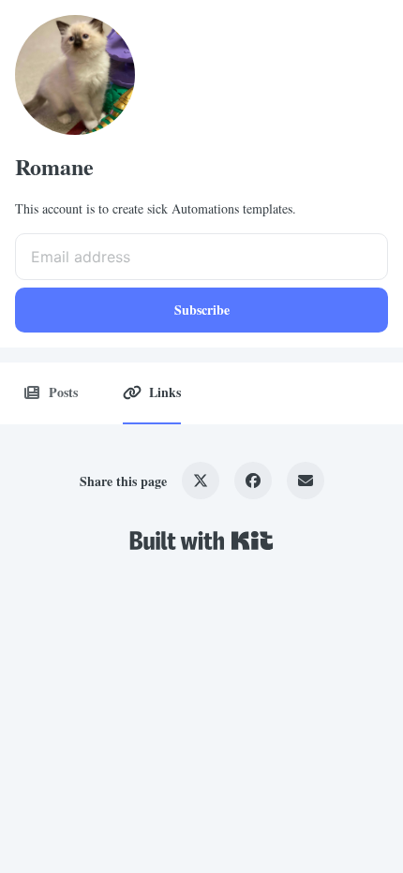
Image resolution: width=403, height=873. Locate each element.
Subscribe (202, 309)
